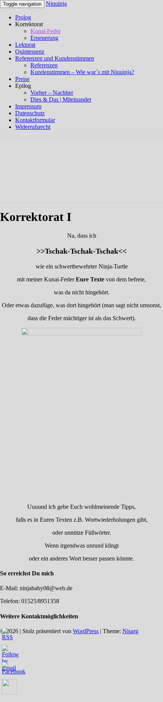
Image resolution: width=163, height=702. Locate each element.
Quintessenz (29, 51)
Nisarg (130, 631)
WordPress (86, 631)
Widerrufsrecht (32, 127)
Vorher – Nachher (51, 92)
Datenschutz (30, 113)
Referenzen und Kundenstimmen (54, 58)
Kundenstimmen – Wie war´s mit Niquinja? (82, 72)
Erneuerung (44, 38)
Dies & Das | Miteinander (60, 99)
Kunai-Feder (45, 31)
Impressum (28, 106)
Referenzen (44, 65)
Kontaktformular (35, 120)
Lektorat (25, 44)
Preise (22, 79)
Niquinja (56, 3)
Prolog (23, 17)
